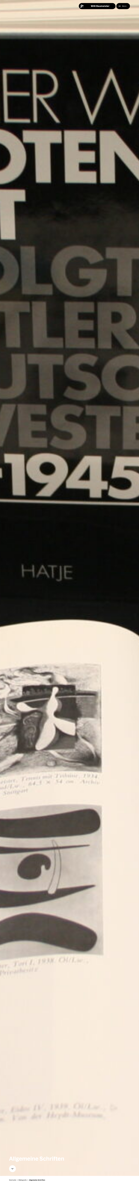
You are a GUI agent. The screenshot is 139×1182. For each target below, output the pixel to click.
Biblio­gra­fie (23, 1180)
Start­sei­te (12, 1180)
